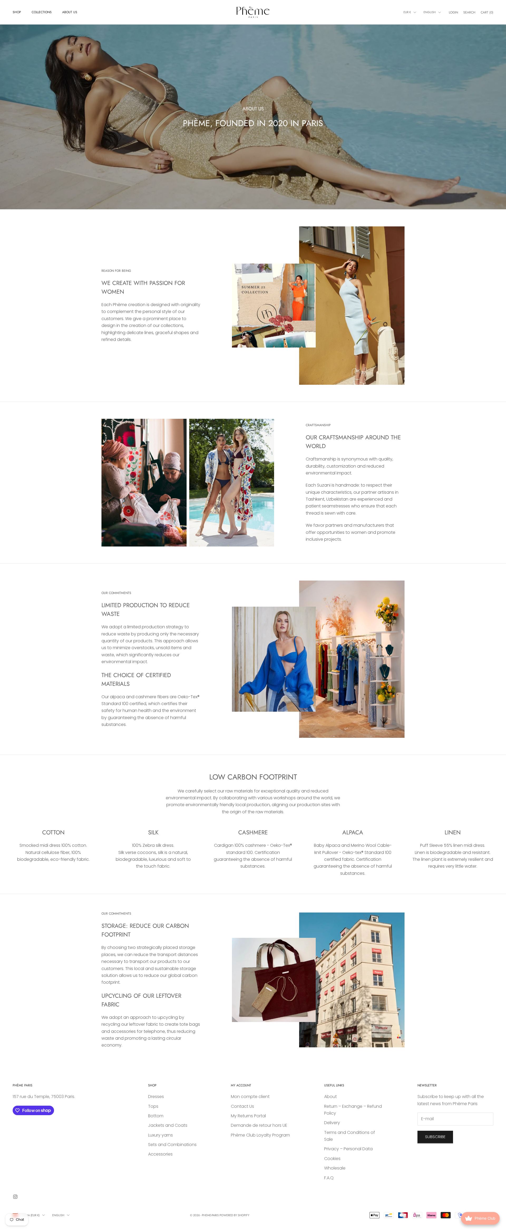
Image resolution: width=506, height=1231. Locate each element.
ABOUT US (69, 12)
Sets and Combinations (172, 1145)
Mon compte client (250, 1097)
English (430, 12)
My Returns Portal (248, 1116)
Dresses (156, 1097)
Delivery (332, 1123)
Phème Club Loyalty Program (260, 1135)
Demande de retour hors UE (259, 1125)
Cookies (332, 1159)
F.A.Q (329, 1178)
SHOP (17, 12)
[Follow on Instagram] (15, 1196)
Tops (153, 1106)
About (330, 1097)
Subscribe (435, 1136)
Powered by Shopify (234, 1215)
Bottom (155, 1116)
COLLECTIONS (42, 12)
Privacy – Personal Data (348, 1149)
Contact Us (242, 1106)
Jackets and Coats (167, 1125)
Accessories (160, 1154)
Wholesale (335, 1168)
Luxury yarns (160, 1135)
